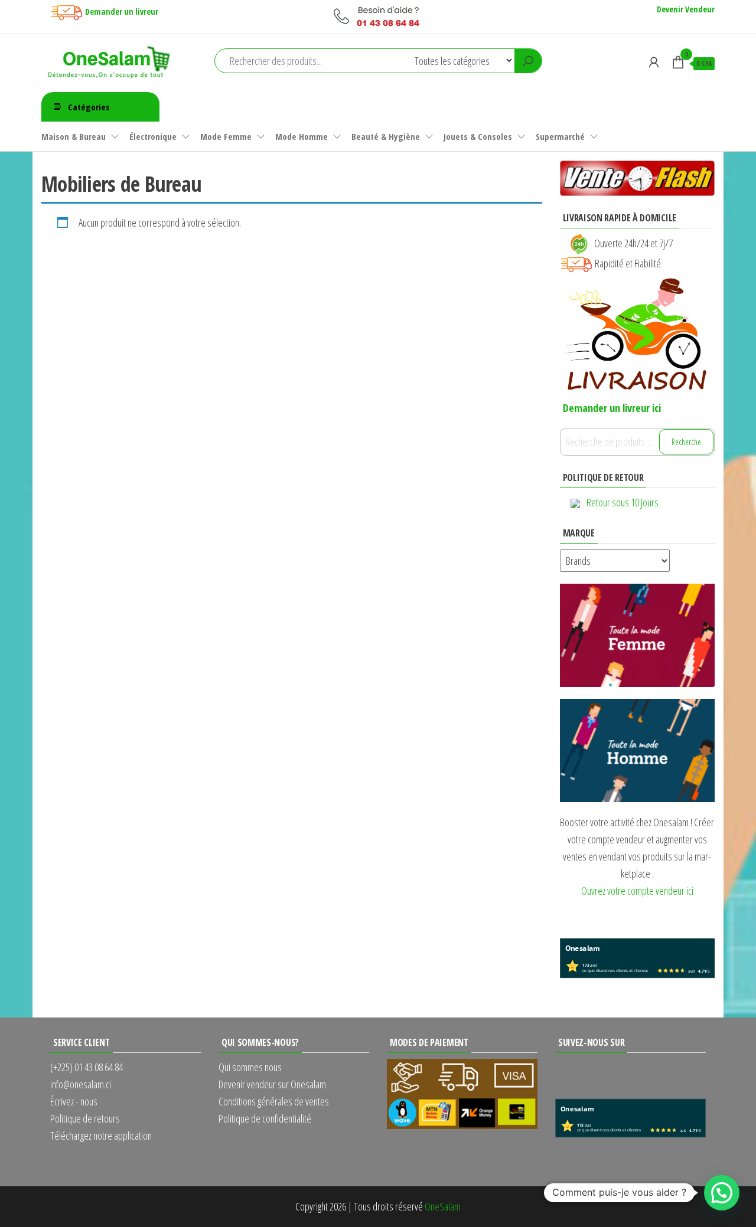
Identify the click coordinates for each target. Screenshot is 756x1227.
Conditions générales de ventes (274, 1101)
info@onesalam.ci (80, 1084)
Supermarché (560, 136)
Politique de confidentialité (265, 1118)
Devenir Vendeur (686, 9)
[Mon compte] (654, 62)
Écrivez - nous (73, 1101)
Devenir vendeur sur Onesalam (272, 1084)
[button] (721, 1192)
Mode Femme (226, 136)
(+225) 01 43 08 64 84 (86, 1067)
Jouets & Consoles (478, 136)
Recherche (686, 441)
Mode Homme (301, 136)
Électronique (153, 136)
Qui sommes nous (250, 1067)
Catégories (89, 107)
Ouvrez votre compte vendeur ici (637, 891)
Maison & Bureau (73, 136)
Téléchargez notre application (101, 1135)
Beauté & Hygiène (385, 136)
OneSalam (443, 1206)
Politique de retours (85, 1118)
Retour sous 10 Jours (622, 502)
